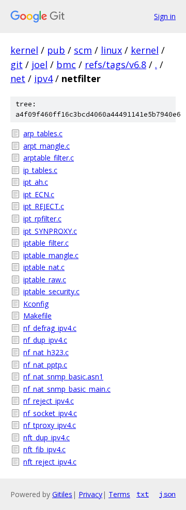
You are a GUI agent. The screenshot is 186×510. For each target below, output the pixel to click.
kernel (24, 50)
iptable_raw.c (44, 279)
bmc (66, 64)
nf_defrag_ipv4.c (49, 328)
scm (83, 50)
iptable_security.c (51, 291)
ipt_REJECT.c (43, 206)
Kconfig (36, 304)
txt (142, 494)
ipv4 (43, 78)
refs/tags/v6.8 (115, 64)
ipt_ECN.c (38, 194)
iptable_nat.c (44, 267)
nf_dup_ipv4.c (45, 340)
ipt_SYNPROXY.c (50, 231)
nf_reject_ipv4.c (48, 401)
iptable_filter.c (46, 243)
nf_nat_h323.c (46, 352)
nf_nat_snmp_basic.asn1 (63, 376)
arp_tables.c (43, 133)
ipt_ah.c (35, 182)
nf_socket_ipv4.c (50, 413)
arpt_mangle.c (46, 146)
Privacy (90, 494)
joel (40, 64)
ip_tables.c (40, 170)
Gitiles (62, 494)
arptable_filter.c (48, 158)
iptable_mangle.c (51, 255)
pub (56, 50)
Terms (119, 494)
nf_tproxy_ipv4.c (49, 425)
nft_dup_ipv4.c (46, 437)
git (16, 64)
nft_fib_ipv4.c (44, 449)
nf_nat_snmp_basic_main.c (67, 389)
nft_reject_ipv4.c (49, 462)
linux (111, 50)
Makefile (37, 316)
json (167, 494)
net (17, 78)
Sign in (165, 16)
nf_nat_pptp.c (45, 365)
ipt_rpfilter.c (42, 219)
